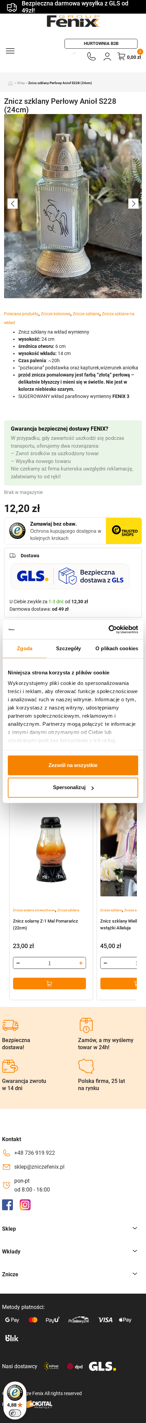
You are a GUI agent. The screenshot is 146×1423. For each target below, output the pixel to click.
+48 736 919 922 (34, 1153)
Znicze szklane (86, 313)
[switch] (15, 1413)
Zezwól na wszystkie (73, 765)
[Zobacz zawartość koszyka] (121, 56)
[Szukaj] (67, 56)
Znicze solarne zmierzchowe (34, 910)
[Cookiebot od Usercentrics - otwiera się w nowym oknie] (108, 629)
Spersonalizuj (69, 787)
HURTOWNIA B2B (101, 43)
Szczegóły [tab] (68, 648)
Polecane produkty (21, 313)
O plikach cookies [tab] (116, 648)
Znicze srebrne (135, 910)
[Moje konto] (107, 56)
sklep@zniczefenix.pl (39, 1167)
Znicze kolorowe (55, 313)
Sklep (21, 83)
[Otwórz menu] (10, 50)
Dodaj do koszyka (49, 983)
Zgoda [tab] (24, 648)
